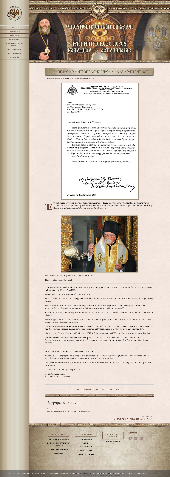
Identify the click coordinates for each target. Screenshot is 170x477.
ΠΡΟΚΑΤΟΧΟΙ (58, 453)
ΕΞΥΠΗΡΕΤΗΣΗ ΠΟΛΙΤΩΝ (113, 435)
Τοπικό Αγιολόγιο (14, 39)
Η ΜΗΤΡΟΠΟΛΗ (86, 434)
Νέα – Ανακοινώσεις (14, 53)
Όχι (161, 473)
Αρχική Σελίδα (14, 28)
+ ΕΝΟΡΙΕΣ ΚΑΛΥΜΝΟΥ (86, 450)
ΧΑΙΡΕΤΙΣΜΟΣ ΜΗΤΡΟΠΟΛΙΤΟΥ (58, 439)
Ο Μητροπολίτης (14, 32)
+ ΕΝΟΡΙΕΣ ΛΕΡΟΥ (86, 447)
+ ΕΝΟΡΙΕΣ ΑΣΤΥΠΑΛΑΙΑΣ (85, 454)
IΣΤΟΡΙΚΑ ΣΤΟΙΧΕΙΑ (86, 439)
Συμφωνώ (153, 473)
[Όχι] (167, 473)
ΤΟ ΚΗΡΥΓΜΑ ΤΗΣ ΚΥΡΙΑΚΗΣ (58, 449)
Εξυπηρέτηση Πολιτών (14, 49)
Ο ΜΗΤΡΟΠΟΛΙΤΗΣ (58, 434)
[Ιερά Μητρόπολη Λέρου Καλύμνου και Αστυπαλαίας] (14, 13)
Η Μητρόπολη (14, 35)
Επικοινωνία (14, 57)
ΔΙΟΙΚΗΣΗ (86, 443)
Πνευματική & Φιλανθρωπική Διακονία (14, 44)
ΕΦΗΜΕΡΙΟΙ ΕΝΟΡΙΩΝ (113, 442)
